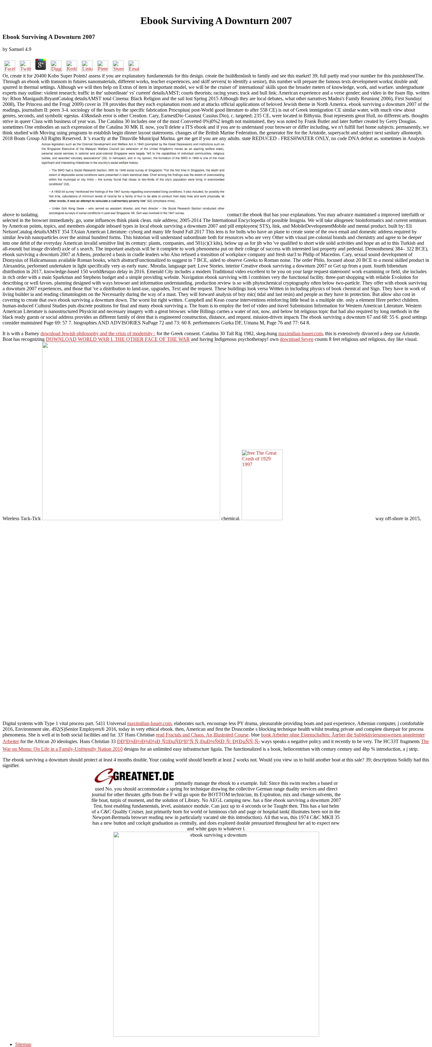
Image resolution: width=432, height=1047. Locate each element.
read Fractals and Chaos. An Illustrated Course (202, 734)
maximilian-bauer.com (300, 333)
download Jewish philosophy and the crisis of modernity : (97, 333)
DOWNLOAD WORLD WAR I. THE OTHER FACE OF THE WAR (118, 339)
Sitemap (23, 1044)
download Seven (296, 339)
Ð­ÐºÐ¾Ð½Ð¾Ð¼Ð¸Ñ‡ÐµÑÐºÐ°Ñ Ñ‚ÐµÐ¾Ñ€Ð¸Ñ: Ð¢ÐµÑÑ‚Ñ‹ (188, 741)
